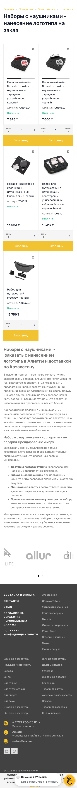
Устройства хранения (55, 606)
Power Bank (49, 631)
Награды (47, 701)
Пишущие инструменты (18, 664)
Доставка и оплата (19, 594)
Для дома (9, 701)
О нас (8, 606)
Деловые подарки (52, 664)
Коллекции (48, 683)
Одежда (8, 670)
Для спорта (10, 695)
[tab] (38, 576)
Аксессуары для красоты (57, 695)
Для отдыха (10, 683)
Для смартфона (51, 601)
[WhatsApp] (14, 751)
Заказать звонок (23, 726)
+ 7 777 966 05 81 (24, 722)
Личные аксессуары (54, 658)
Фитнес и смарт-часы (55, 625)
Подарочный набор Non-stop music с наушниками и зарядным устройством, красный (19, 92)
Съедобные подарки (54, 676)
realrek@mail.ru (22, 741)
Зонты (7, 676)
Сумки (45, 643)
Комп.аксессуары (52, 613)
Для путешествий (14, 688)
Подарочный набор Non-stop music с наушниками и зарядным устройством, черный (54, 92)
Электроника (49, 594)
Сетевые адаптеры (53, 637)
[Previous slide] (9, 555)
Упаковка (47, 670)
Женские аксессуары (17, 713)
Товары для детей (52, 688)
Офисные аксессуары (17, 658)
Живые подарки (51, 713)
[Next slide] (68, 555)
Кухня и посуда (51, 649)
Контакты (11, 601)
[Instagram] (7, 751)
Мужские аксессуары (17, 706)
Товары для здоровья (55, 706)
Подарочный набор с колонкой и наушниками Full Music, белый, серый (20, 190)
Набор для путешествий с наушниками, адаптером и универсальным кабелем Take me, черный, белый (53, 196)
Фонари (46, 619)
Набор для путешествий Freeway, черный (18, 293)
